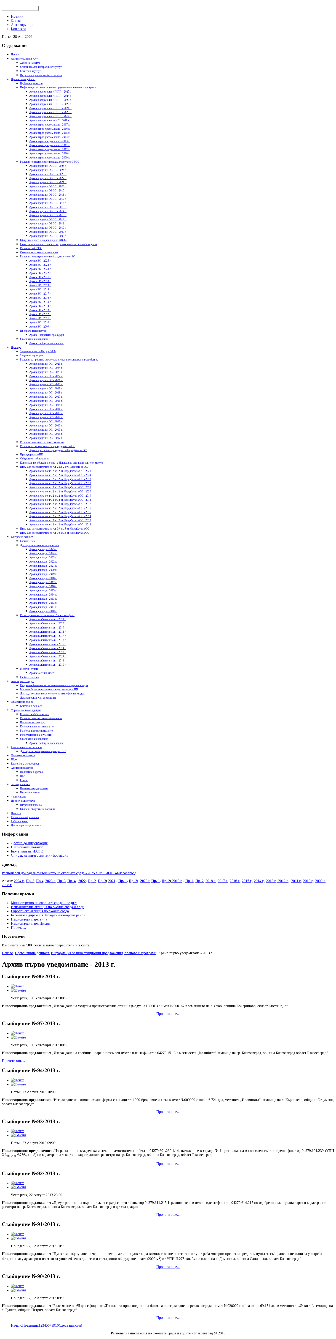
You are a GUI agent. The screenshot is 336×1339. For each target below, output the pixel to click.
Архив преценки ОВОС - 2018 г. (48, 194)
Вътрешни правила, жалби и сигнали (41, 75)
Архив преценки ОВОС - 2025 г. (48, 165)
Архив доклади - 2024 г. (43, 553)
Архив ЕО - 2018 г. (40, 289)
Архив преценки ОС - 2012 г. (46, 417)
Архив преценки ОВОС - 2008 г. (48, 236)
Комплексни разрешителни (26, 747)
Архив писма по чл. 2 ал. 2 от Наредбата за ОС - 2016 (60, 508)
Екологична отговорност (25, 763)
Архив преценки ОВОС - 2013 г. (48, 215)
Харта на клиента (30, 62)
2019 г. (176, 881)
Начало (15, 54)
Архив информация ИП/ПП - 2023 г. (50, 99)
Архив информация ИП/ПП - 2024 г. (50, 95)
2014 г (258, 881)
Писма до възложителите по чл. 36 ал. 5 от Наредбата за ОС (54, 532)
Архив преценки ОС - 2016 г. (46, 400)
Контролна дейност (22, 536)
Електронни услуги (31, 71)
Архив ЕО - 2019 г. (40, 285)
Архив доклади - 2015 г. (43, 590)
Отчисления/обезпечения (34, 714)
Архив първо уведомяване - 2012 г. (49, 149)
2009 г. (320, 881)
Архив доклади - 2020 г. (43, 569)
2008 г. (7, 885)
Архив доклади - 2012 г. (43, 602)
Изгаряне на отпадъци (32, 722)
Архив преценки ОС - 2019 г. (46, 388)
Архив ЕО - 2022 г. (40, 273)
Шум (14, 759)
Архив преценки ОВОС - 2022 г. (48, 178)
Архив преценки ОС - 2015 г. (46, 405)
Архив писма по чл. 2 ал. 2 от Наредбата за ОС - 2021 (60, 487)
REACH (24, 776)
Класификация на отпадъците (36, 726)
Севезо (24, 780)
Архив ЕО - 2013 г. (40, 310)
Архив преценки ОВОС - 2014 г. (48, 211)
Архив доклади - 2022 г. (43, 561)
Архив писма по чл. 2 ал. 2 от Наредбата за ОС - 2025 (60, 471)
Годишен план (28, 541)
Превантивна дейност (23, 79)
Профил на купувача (23, 800)
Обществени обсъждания (34, 458)
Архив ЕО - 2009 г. (40, 326)
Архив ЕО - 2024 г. (40, 264)
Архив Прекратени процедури (46, 334)
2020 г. (145, 881)
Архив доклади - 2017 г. (43, 582)
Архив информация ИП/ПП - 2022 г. (50, 104)
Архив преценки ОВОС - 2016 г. (48, 203)
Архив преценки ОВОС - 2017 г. (48, 198)
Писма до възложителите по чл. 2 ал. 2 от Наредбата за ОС (54, 466)
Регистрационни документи (35, 734)
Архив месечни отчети (42, 673)
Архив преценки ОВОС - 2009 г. (48, 231)
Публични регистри (31, 83)
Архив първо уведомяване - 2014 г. (49, 137)
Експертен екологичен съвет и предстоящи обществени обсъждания (58, 244)
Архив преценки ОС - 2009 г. (46, 429)
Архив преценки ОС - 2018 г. (46, 392)
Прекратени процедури (33, 330)
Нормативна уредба (31, 771)
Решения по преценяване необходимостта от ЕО (47, 256)
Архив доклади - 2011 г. (43, 607)
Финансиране (18, 796)
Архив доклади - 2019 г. (43, 574)
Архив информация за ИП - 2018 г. (49, 120)
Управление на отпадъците (26, 710)
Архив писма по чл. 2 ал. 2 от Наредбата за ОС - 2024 (60, 475)
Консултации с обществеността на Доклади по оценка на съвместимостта (61, 462)
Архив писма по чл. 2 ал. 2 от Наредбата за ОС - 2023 (60, 479)
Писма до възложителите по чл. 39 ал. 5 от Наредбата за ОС (54, 528)
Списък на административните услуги (41, 66)
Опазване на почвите (23, 755)
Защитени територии (31, 355)
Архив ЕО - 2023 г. (40, 269)
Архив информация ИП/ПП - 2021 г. (50, 108)
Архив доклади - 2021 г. (43, 565)
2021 (111, 881)
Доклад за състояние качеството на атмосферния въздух (52, 693)
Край (78, 1325)
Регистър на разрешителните (36, 730)
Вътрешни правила (31, 804)
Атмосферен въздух (22, 681)
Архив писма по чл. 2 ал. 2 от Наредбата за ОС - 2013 (60, 520)
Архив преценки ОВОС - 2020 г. (48, 186)
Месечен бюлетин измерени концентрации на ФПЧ (49, 689)
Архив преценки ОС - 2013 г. (46, 413)
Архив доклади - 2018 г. (43, 578)
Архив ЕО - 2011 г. (40, 318)
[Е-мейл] (18, 990)
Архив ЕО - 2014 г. (40, 306)
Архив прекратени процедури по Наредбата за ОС (58, 450)
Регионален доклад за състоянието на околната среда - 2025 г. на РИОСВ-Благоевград (69, 873)
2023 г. (50, 881)
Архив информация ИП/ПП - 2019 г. (50, 116)
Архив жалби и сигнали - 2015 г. (47, 644)
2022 (82, 881)
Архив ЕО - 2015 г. (40, 301)
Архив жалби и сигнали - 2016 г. (47, 640)
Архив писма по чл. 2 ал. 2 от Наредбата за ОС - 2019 (60, 495)
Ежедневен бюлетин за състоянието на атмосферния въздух (54, 685)
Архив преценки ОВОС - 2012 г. (48, 219)
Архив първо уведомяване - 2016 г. (49, 128)
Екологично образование (25, 817)
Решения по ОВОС (31, 248)
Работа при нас (19, 821)
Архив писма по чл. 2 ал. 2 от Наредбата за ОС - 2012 (60, 524)
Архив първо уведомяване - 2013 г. (49, 141)
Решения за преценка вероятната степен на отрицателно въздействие (59, 359)
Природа (16, 347)
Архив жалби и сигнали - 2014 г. (47, 648)
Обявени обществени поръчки (37, 809)
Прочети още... (168, 1014)
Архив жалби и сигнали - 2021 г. (47, 619)
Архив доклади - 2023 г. (43, 557)
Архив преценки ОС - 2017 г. (46, 396)
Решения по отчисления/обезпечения (41, 718)
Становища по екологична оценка (39, 252)
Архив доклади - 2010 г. (43, 611)
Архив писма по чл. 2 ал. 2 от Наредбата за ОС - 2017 (60, 504)
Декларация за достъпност (26, 825)
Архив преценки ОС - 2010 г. (46, 425)
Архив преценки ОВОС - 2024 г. (48, 170)
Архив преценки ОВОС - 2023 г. (48, 174)
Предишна (30, 1325)
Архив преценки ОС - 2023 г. (46, 372)
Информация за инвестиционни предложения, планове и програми (58, 87)
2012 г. (282, 881)
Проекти (16, 813)
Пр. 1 (122, 881)
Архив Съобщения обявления (46, 343)
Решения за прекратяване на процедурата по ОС (47, 446)
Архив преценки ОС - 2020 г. (46, 384)
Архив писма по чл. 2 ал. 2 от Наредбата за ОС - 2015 (60, 512)
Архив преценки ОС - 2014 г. (46, 409)
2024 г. (19, 881)
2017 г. (223, 881)
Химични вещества (22, 767)
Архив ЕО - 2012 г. (40, 314)
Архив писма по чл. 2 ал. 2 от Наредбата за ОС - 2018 (60, 499)
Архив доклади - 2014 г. (43, 594)
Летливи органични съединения (38, 697)
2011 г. (296, 881)
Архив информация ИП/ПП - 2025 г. (50, 91)
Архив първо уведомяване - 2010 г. (49, 153)
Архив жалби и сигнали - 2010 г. (47, 664)
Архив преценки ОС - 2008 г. (46, 433)
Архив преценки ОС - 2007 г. (46, 438)
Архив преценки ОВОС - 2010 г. (48, 227)
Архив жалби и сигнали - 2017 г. (47, 635)
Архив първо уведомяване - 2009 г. (49, 157)
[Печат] (17, 986)
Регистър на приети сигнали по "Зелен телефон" (47, 615)
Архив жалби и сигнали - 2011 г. (47, 660)
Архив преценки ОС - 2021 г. (46, 380)
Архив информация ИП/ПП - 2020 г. (50, 112)
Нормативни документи (34, 788)
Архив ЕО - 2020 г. (40, 281)
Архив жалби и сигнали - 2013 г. (47, 652)
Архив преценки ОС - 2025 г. (46, 363)
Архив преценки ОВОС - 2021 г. (48, 182)
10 (57, 1325)
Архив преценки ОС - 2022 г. (46, 376)
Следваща (66, 1325)
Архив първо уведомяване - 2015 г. (49, 132)
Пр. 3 (30, 881)
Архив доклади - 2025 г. (43, 549)
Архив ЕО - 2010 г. (40, 322)
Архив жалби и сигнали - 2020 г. (47, 623)
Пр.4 (39, 881)
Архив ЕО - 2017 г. (40, 293)
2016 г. (235, 881)
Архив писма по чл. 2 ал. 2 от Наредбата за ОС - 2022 (60, 483)
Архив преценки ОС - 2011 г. (46, 421)
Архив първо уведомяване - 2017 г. (49, 124)
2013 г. (271, 881)
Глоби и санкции (29, 677)
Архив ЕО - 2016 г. (40, 297)
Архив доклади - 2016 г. (43, 586)
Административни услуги (25, 58)
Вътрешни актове (30, 792)
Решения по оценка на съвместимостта (42, 442)
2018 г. (210, 881)
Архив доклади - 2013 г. (43, 598)
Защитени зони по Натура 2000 (38, 351)
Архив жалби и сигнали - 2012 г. (47, 656)
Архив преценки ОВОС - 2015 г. (48, 207)
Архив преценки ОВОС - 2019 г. (48, 190)
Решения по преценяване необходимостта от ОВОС (49, 161)
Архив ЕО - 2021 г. (40, 277)
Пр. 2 (92, 881)
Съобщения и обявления (34, 339)
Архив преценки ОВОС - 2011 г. (48, 223)
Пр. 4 (71, 881)
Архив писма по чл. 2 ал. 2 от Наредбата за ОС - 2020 (60, 491)
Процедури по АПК (31, 454)
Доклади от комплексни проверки (39, 545)
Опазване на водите (22, 701)
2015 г (246, 881)
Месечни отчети (29, 668)
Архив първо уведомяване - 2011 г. (49, 145)
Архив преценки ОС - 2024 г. (46, 367)
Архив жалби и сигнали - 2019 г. (47, 627)
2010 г (307, 881)
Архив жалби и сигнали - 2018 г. (47, 631)
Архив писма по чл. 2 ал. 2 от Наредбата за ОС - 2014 (60, 516)
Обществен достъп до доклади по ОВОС (43, 240)
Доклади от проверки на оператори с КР (43, 751)
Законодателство (20, 784)
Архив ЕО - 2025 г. (40, 260)
